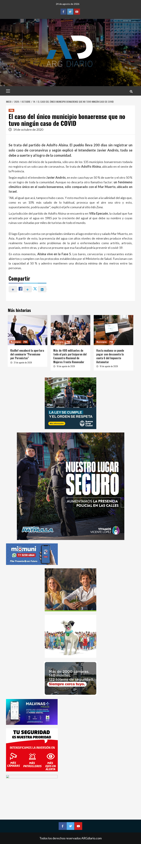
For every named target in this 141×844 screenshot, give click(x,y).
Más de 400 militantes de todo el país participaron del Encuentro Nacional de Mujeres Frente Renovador (69, 356)
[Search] (131, 91)
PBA (11, 110)
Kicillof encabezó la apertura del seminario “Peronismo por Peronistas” (27, 354)
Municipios (15, 341)
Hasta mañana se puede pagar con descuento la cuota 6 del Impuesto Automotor (110, 356)
